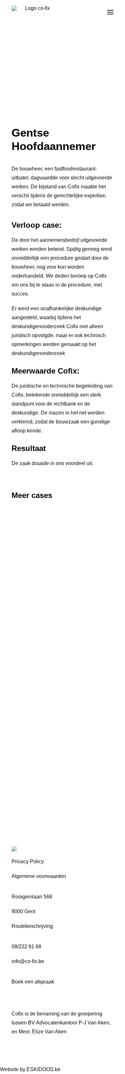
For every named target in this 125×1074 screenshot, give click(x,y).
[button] (110, 12)
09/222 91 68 (26, 946)
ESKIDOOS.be (44, 1069)
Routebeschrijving (32, 926)
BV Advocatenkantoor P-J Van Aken (68, 1022)
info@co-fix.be (28, 961)
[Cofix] (35, 12)
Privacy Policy (28, 861)
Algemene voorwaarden (39, 876)
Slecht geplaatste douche (53, 591)
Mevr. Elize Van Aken (43, 1031)
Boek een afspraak (33, 981)
